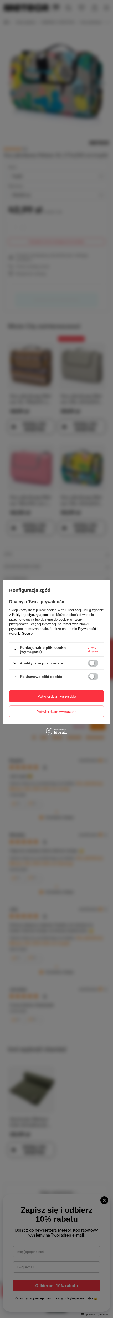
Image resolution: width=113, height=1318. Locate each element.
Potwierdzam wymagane (56, 711)
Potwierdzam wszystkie (57, 696)
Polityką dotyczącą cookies (33, 614)
